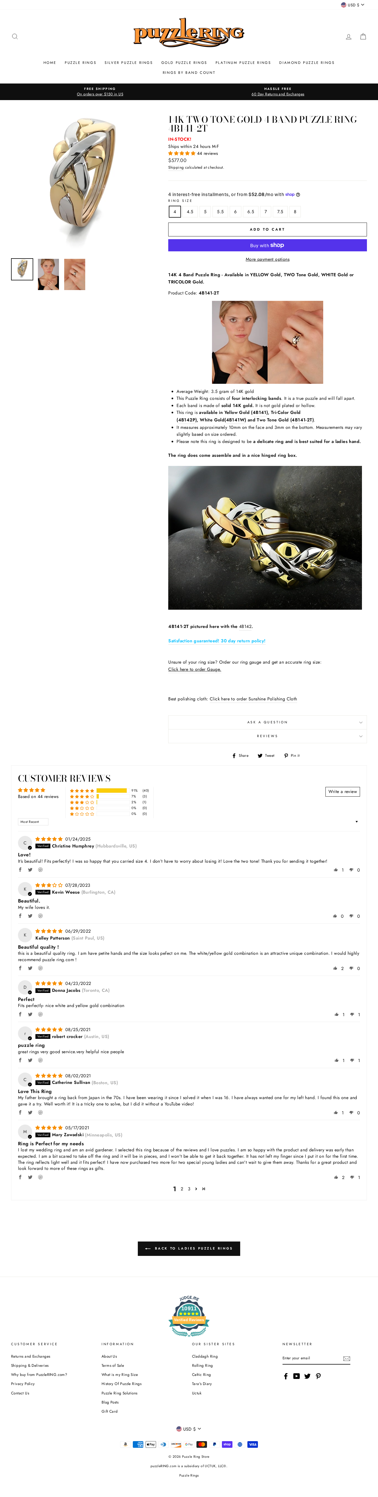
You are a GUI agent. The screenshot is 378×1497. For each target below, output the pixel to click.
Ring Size (180, 200)
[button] (182, 153)
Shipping (176, 167)
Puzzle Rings (80, 62)
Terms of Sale (113, 1365)
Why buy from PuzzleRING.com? (39, 1374)
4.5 (190, 211)
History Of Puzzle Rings (121, 1383)
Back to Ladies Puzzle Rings (193, 1248)
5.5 (220, 211)
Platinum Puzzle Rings (243, 62)
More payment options (267, 259)
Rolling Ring (202, 1365)
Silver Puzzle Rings (129, 62)
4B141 (259, 412)
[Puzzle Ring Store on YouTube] (296, 1376)
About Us (109, 1356)
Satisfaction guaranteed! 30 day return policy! (216, 641)
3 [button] (189, 1189)
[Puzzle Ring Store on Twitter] (307, 1376)
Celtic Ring (201, 1374)
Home (49, 62)
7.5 (280, 211)
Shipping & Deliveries (29, 1365)
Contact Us (20, 1393)
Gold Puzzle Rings (184, 62)
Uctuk (196, 1393)
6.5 (250, 211)
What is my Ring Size (120, 1374)
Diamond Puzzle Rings (307, 62)
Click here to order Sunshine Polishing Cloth (253, 699)
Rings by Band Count (189, 72)
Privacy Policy (23, 1383)
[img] (49, 839)
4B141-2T (302, 420)
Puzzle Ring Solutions (119, 1393)
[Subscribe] (346, 1358)
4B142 (245, 626)
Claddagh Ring (205, 1356)
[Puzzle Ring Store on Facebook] (286, 1376)
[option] (100, 91)
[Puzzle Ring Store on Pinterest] (318, 1376)
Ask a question (267, 722)
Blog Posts (110, 1402)
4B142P (186, 420)
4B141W (235, 420)
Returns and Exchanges (30, 1356)
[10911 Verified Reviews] (189, 1338)
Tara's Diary (202, 1383)
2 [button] (182, 1189)
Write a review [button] (342, 791)
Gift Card (110, 1411)
